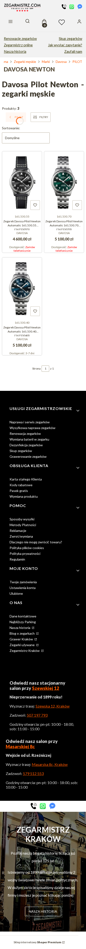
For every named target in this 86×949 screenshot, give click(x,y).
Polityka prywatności (25, 553)
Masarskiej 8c (20, 746)
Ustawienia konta (23, 588)
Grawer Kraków (22, 639)
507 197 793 (37, 715)
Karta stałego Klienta (26, 479)
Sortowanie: (11, 128)
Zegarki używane (22, 645)
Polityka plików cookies (27, 548)
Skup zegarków (70, 39)
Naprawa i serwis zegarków (30, 422)
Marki (46, 62)
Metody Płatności (23, 525)
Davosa (61, 62)
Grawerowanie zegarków (28, 456)
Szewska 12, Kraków (53, 706)
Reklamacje (18, 531)
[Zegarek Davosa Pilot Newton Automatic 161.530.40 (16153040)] (22, 288)
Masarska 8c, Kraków (50, 764)
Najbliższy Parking (23, 622)
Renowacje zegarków (20, 39)
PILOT (77, 62)
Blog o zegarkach (22, 633)
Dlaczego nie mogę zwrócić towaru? (36, 542)
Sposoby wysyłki (22, 519)
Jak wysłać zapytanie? (65, 45)
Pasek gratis (19, 491)
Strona (36, 368)
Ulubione (16, 593)
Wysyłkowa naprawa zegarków (32, 428)
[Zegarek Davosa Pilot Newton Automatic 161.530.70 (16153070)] (64, 182)
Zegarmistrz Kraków (25, 651)
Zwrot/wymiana (21, 536)
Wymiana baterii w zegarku (29, 439)
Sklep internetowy (37, 942)
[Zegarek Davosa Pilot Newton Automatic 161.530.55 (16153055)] (22, 182)
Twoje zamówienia (23, 582)
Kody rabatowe (21, 485)
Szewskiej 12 (45, 688)
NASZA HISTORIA (43, 911)
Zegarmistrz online (18, 45)
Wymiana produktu (24, 496)
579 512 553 (33, 773)
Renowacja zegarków (25, 433)
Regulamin (17, 559)
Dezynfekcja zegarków (26, 445)
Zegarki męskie (25, 62)
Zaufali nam (73, 51)
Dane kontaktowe (23, 616)
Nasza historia (15, 51)
